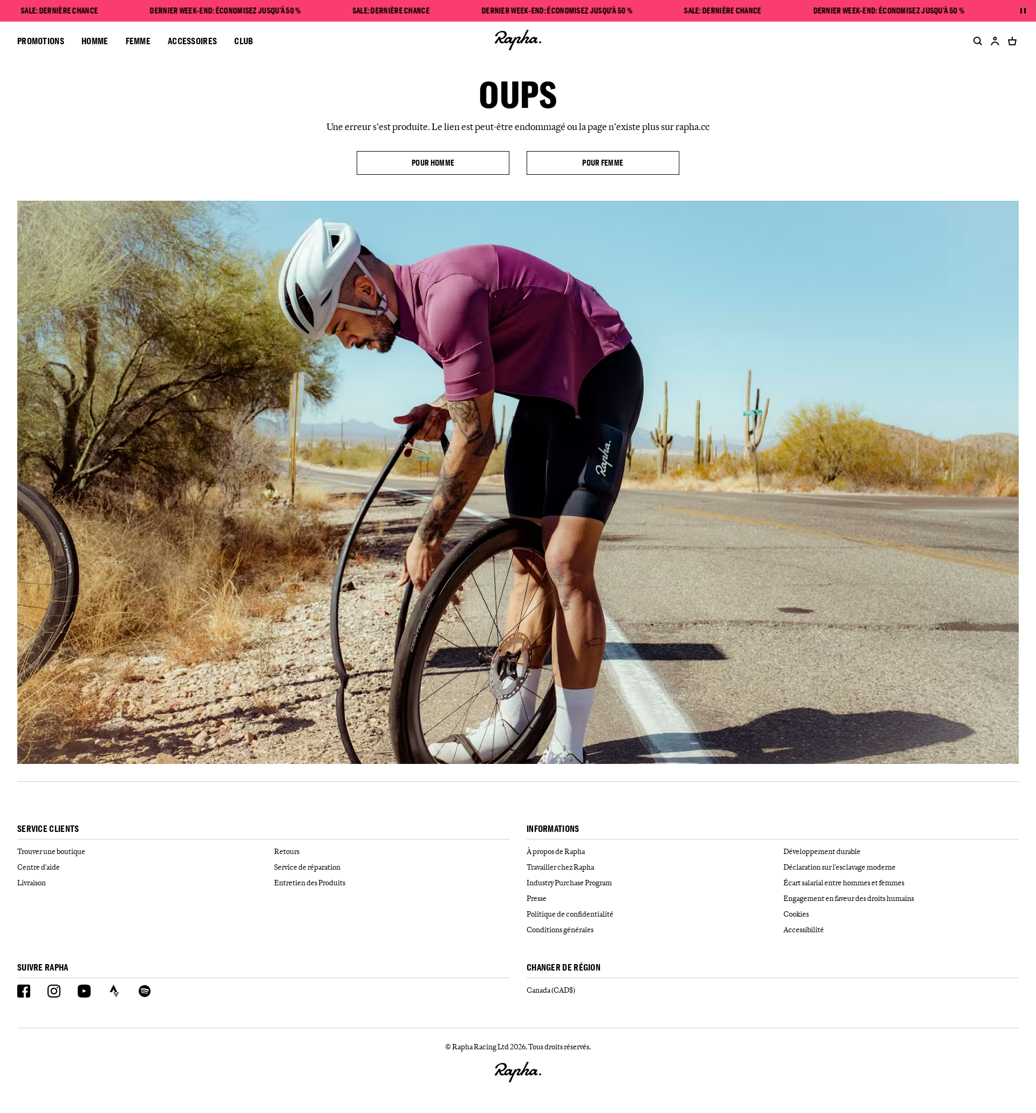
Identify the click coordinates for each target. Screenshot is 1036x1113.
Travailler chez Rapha (560, 867)
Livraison (31, 882)
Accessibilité (803, 929)
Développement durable (822, 851)
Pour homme (433, 162)
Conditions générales (560, 929)
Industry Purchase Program (569, 882)
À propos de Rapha (556, 851)
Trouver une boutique (51, 851)
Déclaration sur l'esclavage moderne (839, 867)
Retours (286, 851)
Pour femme (602, 162)
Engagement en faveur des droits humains (848, 898)
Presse (537, 898)
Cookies (796, 914)
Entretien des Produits (309, 882)
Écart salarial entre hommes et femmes (843, 882)
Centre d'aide (38, 867)
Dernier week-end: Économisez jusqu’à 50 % (225, 11)
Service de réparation (307, 867)
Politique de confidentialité (570, 914)
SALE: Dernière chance (59, 11)
